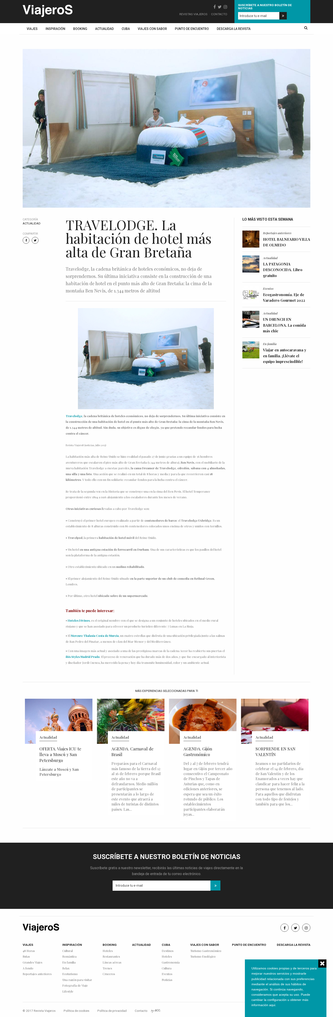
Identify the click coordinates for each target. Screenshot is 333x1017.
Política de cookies (76, 1010)
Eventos (268, 288)
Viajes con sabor (152, 28)
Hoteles (108, 950)
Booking (80, 28)
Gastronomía (171, 962)
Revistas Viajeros (193, 14)
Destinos (168, 950)
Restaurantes (111, 956)
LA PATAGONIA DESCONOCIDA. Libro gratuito (282, 270)
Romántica (69, 956)
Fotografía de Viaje (75, 985)
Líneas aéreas (112, 962)
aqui (272, 1005)
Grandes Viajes (32, 962)
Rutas (26, 956)
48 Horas (29, 950)
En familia (270, 344)
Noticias (167, 979)
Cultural (67, 950)
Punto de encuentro (192, 28)
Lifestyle (67, 991)
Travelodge (74, 416)
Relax (66, 968)
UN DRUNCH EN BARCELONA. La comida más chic (284, 325)
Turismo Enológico (203, 956)
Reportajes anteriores (277, 233)
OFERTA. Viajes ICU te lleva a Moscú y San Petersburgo (60, 754)
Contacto (219, 14)
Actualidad (104, 28)
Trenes (107, 968)
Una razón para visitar (77, 979)
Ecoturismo (70, 974)
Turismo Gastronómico (205, 950)
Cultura (166, 968)
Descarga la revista (234, 28)
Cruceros (109, 974)
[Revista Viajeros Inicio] (47, 9)
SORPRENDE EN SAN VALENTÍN (275, 751)
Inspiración (55, 28)
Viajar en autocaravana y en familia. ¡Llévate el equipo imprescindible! (284, 356)
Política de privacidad (112, 1010)
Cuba (126, 28)
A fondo (28, 968)
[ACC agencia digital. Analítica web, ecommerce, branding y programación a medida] (156, 1010)
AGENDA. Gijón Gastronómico (197, 751)
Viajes (32, 28)
